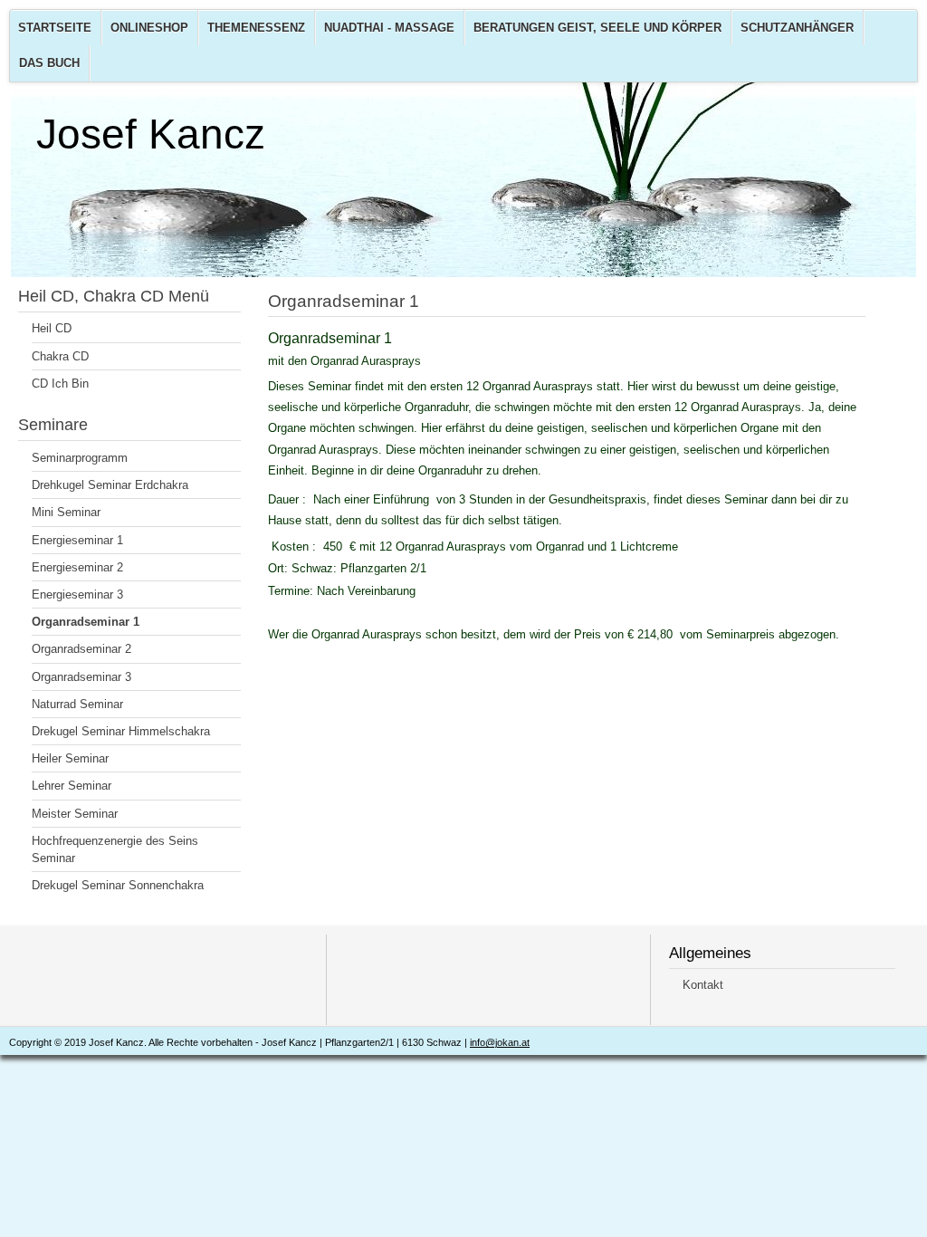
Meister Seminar (75, 813)
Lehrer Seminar (71, 785)
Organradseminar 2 (81, 649)
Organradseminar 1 (85, 621)
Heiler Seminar (70, 758)
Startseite (54, 27)
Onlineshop (149, 27)
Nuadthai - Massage (389, 27)
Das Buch (49, 63)
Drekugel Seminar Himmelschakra (121, 731)
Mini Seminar (66, 512)
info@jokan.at (500, 1042)
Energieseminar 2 (77, 567)
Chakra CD (60, 356)
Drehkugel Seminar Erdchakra (110, 485)
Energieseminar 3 (77, 594)
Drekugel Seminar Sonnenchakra (118, 885)
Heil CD (52, 328)
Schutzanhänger (797, 27)
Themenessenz (256, 27)
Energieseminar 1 (77, 540)
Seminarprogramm (80, 458)
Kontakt (703, 985)
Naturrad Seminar (77, 704)
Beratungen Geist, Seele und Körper (597, 27)
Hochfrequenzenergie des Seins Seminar (115, 849)
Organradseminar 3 (81, 677)
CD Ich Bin (60, 383)
